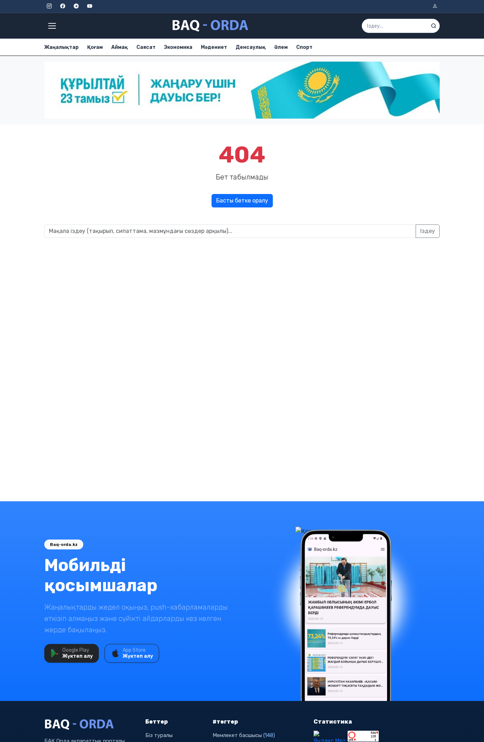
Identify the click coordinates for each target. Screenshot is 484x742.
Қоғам (95, 47)
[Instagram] (49, 6)
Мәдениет (214, 47)
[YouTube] (90, 6)
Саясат (146, 47)
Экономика (178, 47)
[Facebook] (63, 6)
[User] (435, 6)
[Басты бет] (211, 26)
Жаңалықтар (61, 47)
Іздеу (427, 231)
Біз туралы (159, 735)
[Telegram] (76, 6)
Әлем (281, 47)
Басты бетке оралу (242, 200)
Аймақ (119, 47)
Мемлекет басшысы (244, 735)
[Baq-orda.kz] (90, 724)
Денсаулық (251, 47)
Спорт (304, 47)
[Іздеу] (433, 26)
